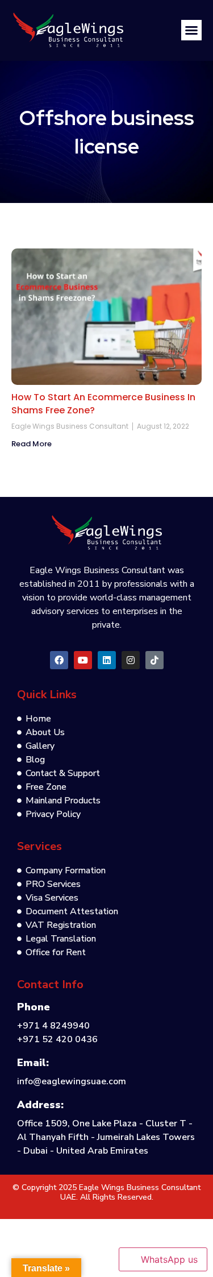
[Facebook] (59, 660)
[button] (191, 30)
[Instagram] (131, 660)
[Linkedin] (107, 660)
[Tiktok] (154, 660)
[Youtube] (83, 660)
